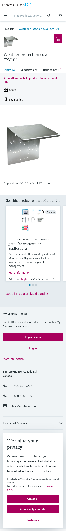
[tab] (11, 70)
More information (19, 272)
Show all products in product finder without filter (30, 80)
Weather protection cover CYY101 (39, 29)
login (24, 279)
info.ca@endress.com (23, 406)
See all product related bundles (27, 294)
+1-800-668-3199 (21, 396)
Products (9, 29)
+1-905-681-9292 (21, 386)
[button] (33, 337)
